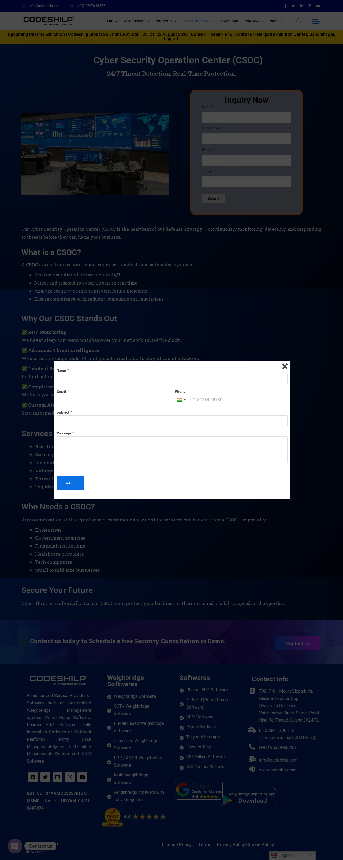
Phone (180, 391)
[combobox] (181, 400)
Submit (70, 483)
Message (64, 433)
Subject (63, 412)
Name (61, 371)
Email (61, 391)
